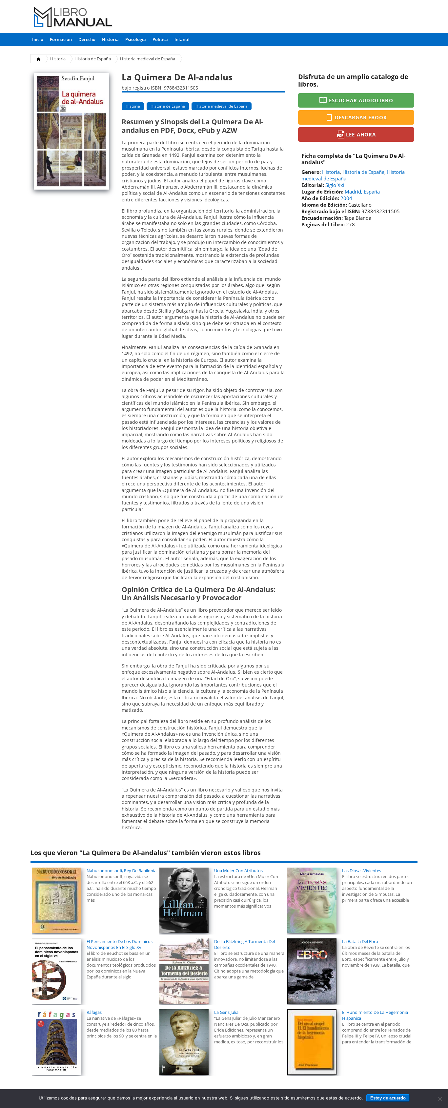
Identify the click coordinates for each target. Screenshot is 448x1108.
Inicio (37, 39)
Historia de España (92, 59)
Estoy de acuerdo (388, 1098)
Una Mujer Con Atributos (238, 870)
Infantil (182, 39)
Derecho (86, 39)
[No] (440, 1099)
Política (160, 39)
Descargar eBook (361, 117)
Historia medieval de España (147, 59)
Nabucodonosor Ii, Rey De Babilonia (121, 870)
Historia (110, 39)
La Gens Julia (226, 1012)
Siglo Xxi (334, 185)
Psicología (135, 39)
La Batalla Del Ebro (360, 941)
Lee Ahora (361, 134)
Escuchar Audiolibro (361, 100)
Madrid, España (362, 191)
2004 (346, 198)
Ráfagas (94, 1012)
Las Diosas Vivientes (361, 870)
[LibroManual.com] (73, 18)
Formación (61, 39)
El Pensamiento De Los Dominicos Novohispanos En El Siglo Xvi (120, 944)
